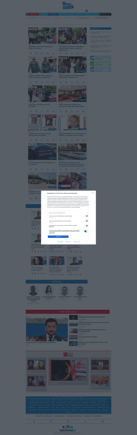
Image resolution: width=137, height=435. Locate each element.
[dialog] (68, 217)
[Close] (93, 193)
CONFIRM (58, 236)
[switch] (86, 216)
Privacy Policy (76, 241)
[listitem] (68, 213)
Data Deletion (60, 241)
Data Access (68, 241)
